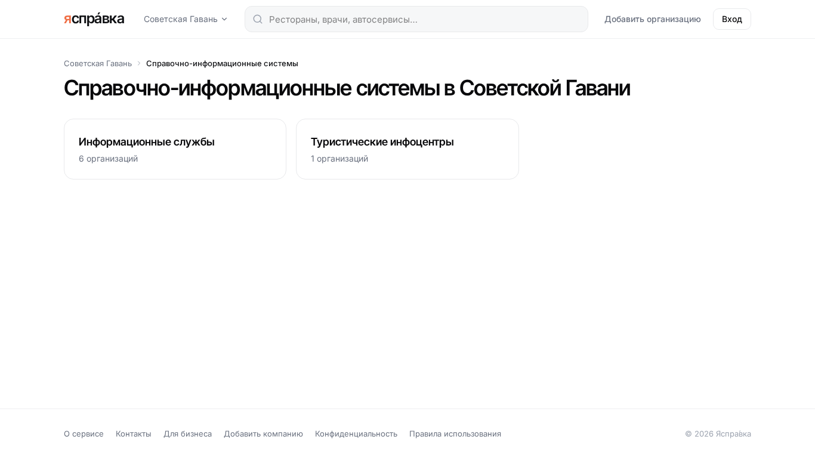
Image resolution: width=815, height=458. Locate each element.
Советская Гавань (181, 19)
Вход (732, 19)
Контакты (134, 433)
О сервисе (84, 433)
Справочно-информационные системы (222, 63)
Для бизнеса (187, 433)
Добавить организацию (652, 19)
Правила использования (455, 433)
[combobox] (416, 19)
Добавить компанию (263, 433)
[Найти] (257, 19)
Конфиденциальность (356, 433)
